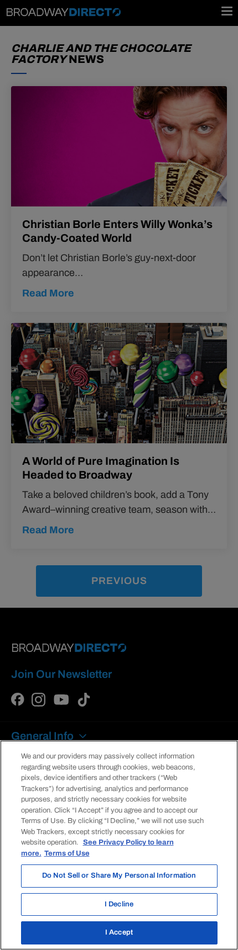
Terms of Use (67, 853)
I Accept (119, 932)
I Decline (119, 904)
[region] (119, 845)
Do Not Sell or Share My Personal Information (119, 875)
